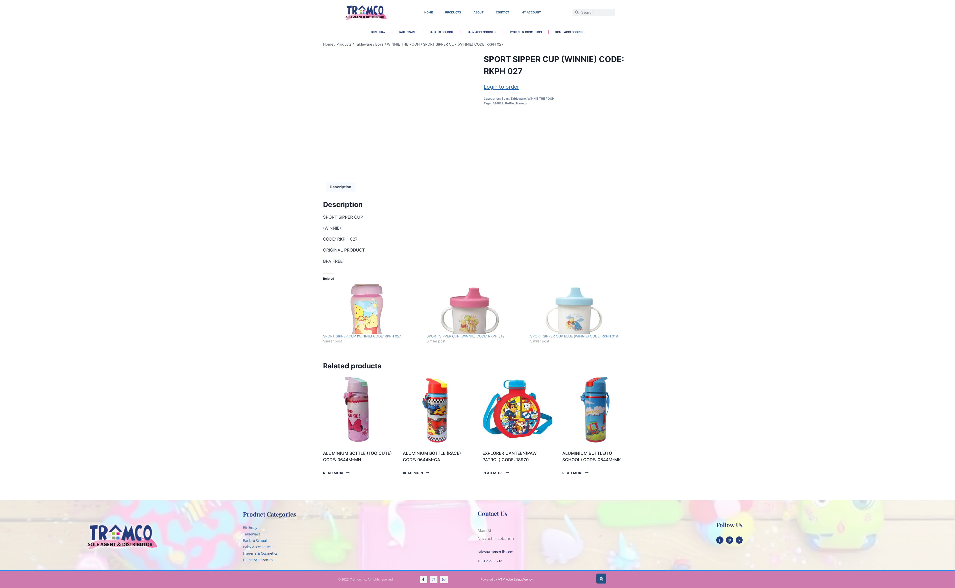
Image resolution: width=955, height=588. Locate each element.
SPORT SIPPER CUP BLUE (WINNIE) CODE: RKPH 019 (574, 336)
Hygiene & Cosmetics (525, 32)
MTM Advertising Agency (515, 579)
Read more (333, 473)
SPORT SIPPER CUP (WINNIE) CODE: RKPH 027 (362, 336)
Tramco (521, 103)
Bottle (509, 103)
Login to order (501, 86)
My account (531, 12)
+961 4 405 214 (490, 561)
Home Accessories (569, 32)
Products (453, 12)
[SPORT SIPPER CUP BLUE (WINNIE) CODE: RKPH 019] (579, 309)
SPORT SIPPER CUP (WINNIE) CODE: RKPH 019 (466, 336)
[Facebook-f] (719, 540)
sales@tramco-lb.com (495, 551)
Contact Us (492, 513)
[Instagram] (729, 540)
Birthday (378, 32)
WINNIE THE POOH (540, 98)
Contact (502, 12)
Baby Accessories (481, 32)
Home (428, 12)
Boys (505, 98)
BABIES (498, 103)
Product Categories (269, 514)
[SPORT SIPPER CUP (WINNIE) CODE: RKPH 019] (476, 309)
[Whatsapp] (739, 540)
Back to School (441, 32)
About (478, 12)
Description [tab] (340, 187)
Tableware (407, 32)
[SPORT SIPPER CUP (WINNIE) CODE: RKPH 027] (372, 309)
